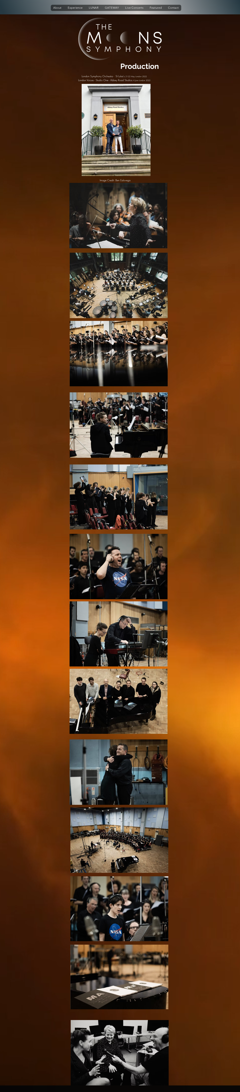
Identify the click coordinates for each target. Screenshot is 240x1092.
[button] (57, 8)
